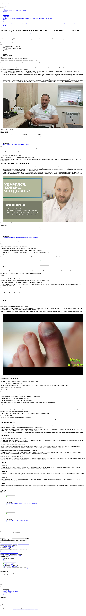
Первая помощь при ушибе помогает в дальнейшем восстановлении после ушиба (20, 237)
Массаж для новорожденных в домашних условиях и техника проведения (19, 267)
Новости (5, 24)
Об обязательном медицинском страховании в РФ (42, 23)
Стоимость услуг (6, 15)
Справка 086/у (49, 18)
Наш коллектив (15, 10)
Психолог (26, 13)
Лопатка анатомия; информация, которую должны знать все (13, 541)
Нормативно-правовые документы (23, 23)
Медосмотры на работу (20, 18)
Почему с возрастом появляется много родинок (11, 555)
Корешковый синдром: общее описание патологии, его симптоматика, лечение (23, 511)
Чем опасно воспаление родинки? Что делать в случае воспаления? (15, 544)
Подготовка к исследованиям (9, 23)
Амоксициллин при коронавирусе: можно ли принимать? (15, 568)
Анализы (5, 19)
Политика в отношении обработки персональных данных (65, 23)
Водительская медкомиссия (9, 18)
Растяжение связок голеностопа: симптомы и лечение (17, 520)
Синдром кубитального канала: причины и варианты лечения (19, 528)
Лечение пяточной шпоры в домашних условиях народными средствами (18, 301)
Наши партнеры (22, 10)
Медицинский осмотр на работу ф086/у (11, 591)
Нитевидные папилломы (6, 548)
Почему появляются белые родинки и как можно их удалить (14, 550)
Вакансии (5, 11)
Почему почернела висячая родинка (8, 546)
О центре (5, 10)
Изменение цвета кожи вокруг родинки (9, 553)
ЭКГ (6, 13)
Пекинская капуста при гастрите (10, 566)
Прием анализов (10, 13)
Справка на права (7, 592)
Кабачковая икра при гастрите (9, 562)
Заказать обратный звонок (6, 5)
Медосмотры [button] (6, 16)
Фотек (22, 13)
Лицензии (9, 10)
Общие (4, 17)
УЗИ (4, 13)
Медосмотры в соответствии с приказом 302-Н (35, 18)
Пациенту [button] (5, 21)
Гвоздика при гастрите (8, 564)
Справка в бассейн (7, 590)
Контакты (5, 25)
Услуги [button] (4, 12)
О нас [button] (4, 9)
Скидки (4, 20)
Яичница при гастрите (8, 559)
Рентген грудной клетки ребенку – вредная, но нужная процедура (17, 144)
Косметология (18, 13)
